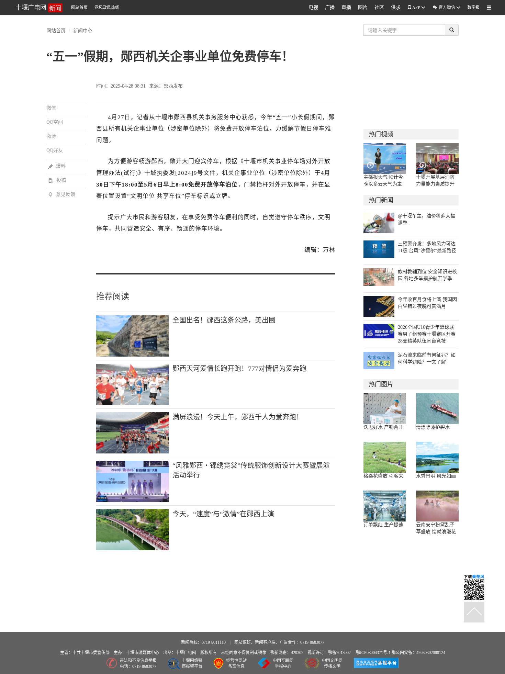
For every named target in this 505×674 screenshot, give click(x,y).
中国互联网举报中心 (283, 663)
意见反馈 (61, 194)
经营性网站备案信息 (236, 663)
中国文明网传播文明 (332, 663)
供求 (396, 7)
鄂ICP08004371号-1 (374, 652)
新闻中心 (82, 30)
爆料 (57, 166)
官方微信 (444, 7)
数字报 (473, 7)
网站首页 (79, 7)
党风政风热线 (106, 7)
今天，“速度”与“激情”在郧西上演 (223, 514)
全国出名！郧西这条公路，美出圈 (224, 320)
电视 (313, 7)
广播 (330, 7)
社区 (379, 7)
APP (416, 7)
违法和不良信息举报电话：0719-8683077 (138, 663)
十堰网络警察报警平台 (192, 663)
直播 (346, 7)
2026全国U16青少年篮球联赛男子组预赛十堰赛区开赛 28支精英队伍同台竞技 (427, 334)
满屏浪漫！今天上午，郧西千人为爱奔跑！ (237, 417)
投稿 (57, 180)
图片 (363, 7)
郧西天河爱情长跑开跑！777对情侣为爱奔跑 (239, 368)
